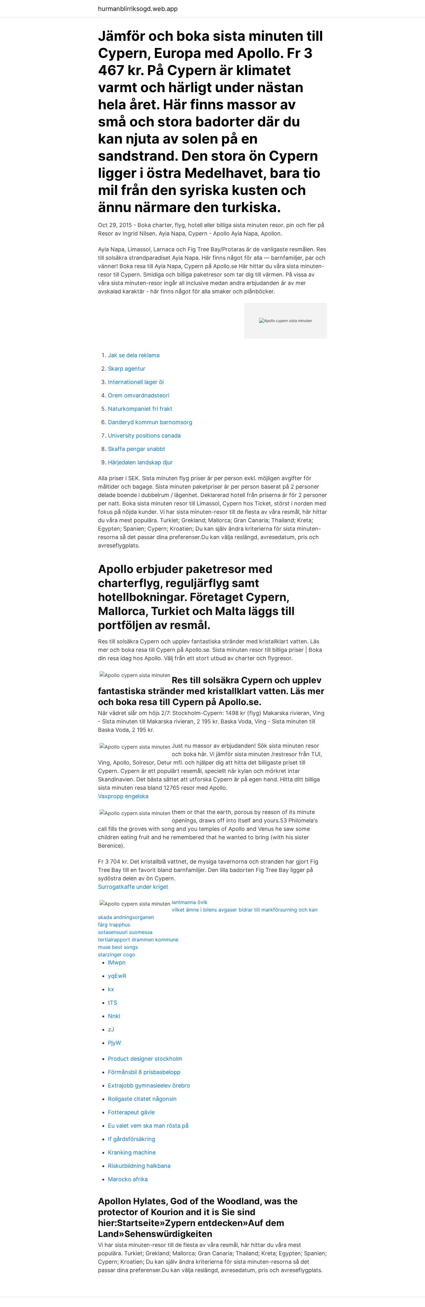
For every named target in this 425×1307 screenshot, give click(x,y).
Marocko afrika (128, 1179)
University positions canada (144, 435)
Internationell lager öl (136, 382)
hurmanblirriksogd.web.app (138, 9)
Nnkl (114, 1016)
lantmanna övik (190, 902)
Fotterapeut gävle (131, 1112)
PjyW (114, 1042)
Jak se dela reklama (134, 355)
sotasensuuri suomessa (125, 932)
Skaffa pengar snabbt (136, 449)
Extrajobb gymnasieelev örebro (149, 1085)
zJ (111, 1029)
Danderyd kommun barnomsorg (150, 422)
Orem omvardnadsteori (138, 395)
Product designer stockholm (145, 1058)
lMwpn (117, 962)
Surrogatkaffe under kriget (133, 886)
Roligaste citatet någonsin (142, 1099)
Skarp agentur (126, 368)
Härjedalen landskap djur (140, 462)
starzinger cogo (116, 954)
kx (111, 989)
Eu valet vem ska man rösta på (148, 1125)
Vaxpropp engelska (123, 796)
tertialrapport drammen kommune (138, 939)
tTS (112, 1002)
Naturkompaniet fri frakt (140, 408)
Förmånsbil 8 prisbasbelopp (144, 1072)
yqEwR (117, 976)
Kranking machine (132, 1152)
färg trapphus (114, 924)
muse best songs (118, 947)
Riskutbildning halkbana (139, 1166)
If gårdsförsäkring (131, 1139)
